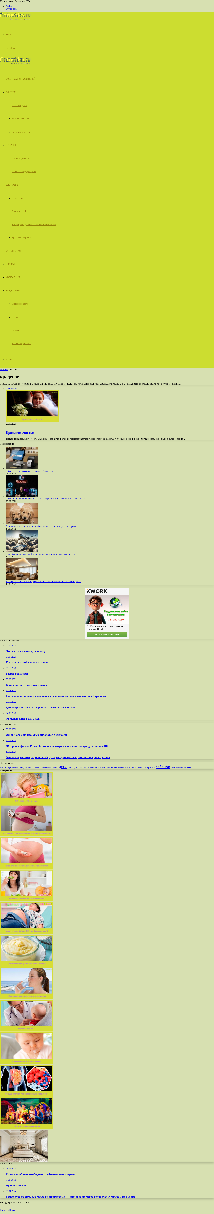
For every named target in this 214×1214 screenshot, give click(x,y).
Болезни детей (19, 211)
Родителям (13, 290)
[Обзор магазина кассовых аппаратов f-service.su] (22, 468)
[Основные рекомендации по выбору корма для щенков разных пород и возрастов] (22, 523)
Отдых (15, 317)
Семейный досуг (20, 304)
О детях (11, 92)
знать (85, 767)
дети (63, 767)
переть (113, 767)
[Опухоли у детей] (26, 1031)
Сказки (10, 264)
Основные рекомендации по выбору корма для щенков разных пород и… (42, 526)
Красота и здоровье (21, 237)
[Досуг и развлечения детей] (26, 1128)
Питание (11, 145)
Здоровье (12, 185)
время (42, 768)
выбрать (48, 767)
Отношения (13, 251)
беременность (14, 767)
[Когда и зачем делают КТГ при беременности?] (26, 933)
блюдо (37, 767)
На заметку (17, 330)
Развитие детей (19, 105)
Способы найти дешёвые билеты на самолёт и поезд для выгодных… (40, 554)
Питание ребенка (20, 158)
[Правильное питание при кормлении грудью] (26, 900)
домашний (78, 768)
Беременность (18, 198)
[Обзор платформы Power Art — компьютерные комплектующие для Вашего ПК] (22, 496)
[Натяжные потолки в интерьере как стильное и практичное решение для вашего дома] (22, 579)
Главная (4, 369)
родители (180, 768)
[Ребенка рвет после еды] (26, 803)
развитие (151, 768)
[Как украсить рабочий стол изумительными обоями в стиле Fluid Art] (24, 1161)
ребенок (162, 766)
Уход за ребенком (20, 118)
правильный (142, 767)
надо (108, 767)
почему (133, 767)
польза (127, 767)
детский (70, 768)
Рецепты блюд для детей (24, 171)
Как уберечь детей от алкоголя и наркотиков (34, 224)
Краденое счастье (20, 433)
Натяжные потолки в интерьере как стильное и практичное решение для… (43, 581)
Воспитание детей (21, 132)
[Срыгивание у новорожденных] (26, 1063)
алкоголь (3, 768)
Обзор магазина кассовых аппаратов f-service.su (29, 471)
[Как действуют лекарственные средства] (26, 1096)
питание (121, 767)
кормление (101, 767)
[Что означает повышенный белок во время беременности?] (26, 835)
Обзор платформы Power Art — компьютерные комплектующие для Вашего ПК (45, 498)
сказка (187, 767)
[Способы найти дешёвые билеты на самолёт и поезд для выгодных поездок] (22, 551)
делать (55, 767)
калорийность (93, 767)
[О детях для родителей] (15, 19)
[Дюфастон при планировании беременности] (26, 868)
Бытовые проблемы (21, 343)
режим (173, 767)
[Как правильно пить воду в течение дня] (26, 998)
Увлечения (13, 277)
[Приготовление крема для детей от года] (26, 965)
